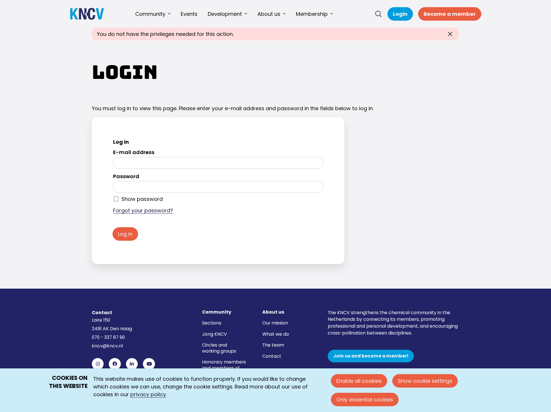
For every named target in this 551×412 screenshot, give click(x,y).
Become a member (450, 14)
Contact (271, 356)
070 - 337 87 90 (108, 337)
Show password (142, 199)
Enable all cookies (359, 380)
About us (268, 14)
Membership (312, 14)
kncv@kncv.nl (107, 346)
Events (189, 14)
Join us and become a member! (370, 356)
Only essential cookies (364, 399)
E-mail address (133, 152)
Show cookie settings (425, 380)
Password (126, 176)
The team (273, 345)
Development (225, 14)
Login (400, 14)
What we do (275, 334)
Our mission (275, 323)
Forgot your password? (143, 210)
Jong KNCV (214, 334)
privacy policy (148, 394)
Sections (211, 323)
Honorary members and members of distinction (224, 368)
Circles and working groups (219, 348)
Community (150, 14)
